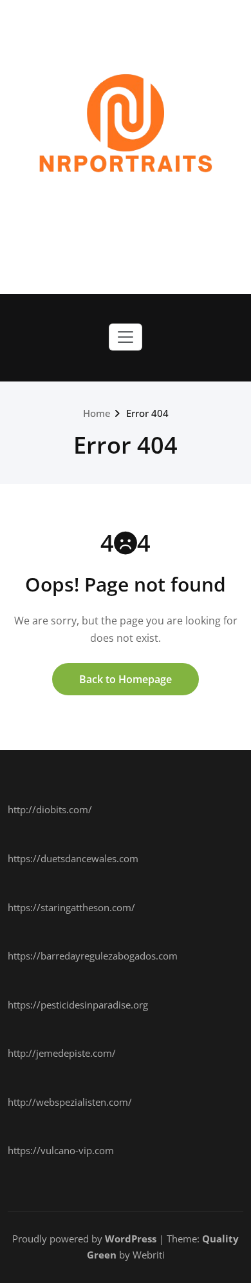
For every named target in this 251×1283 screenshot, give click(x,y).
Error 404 (147, 413)
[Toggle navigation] (125, 337)
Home (97, 413)
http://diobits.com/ (50, 809)
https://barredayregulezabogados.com (93, 955)
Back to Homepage (125, 679)
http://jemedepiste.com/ (62, 1053)
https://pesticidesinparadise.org (78, 1004)
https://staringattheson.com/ (71, 907)
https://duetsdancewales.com (73, 858)
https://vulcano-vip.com (61, 1150)
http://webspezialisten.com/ (70, 1101)
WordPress (130, 1238)
